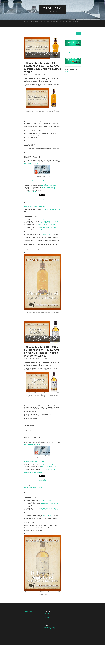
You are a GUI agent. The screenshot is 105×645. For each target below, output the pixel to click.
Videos (30, 21)
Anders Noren (75, 639)
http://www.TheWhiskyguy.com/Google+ (49, 229)
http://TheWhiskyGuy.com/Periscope (49, 226)
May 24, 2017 (27, 74)
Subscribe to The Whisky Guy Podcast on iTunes (42, 198)
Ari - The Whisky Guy (35, 74)
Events (47, 21)
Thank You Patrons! (55, 21)
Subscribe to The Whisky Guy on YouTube (32, 118)
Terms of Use (46, 616)
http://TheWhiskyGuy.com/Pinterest (48, 227)
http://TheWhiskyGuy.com (44, 219)
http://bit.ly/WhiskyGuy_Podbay (48, 188)
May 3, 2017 (26, 358)
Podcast (36, 21)
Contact (45, 614)
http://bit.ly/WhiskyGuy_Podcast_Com (33, 191)
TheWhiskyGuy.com (47, 234)
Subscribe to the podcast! (34, 181)
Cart (63, 21)
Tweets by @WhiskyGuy (28, 611)
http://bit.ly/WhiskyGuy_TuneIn (48, 187)
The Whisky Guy (52, 8)
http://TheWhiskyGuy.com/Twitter (47, 224)
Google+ (67, 71)
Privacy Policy (46, 617)
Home (25, 21)
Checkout (75, 21)
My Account (68, 21)
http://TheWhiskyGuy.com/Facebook (49, 221)
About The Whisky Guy (48, 613)
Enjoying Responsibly (48, 618)
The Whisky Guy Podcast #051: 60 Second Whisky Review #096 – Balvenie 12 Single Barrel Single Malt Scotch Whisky (42, 351)
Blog (42, 21)
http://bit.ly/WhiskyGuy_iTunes (48, 184)
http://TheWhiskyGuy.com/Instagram (49, 222)
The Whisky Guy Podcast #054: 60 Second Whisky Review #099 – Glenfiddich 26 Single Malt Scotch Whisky (42, 67)
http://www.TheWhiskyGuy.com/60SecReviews (35, 206)
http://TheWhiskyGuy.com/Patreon (32, 163)
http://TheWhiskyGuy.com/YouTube (52, 209)
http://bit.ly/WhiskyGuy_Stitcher (48, 185)
